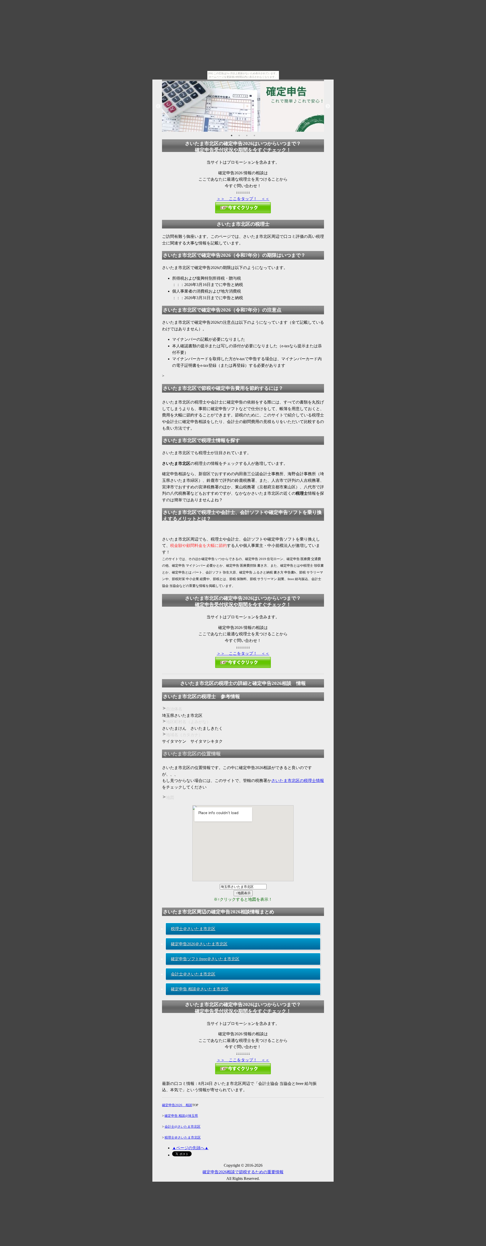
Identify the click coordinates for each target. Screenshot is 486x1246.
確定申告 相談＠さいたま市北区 (200, 989)
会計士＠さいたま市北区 (193, 974)
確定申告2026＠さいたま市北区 (199, 944)
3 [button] (246, 135)
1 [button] (231, 135)
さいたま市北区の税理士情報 (297, 780)
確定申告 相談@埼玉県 (181, 1116)
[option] (243, 106)
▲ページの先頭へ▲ (190, 1148)
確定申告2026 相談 (177, 1105)
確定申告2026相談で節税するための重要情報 (243, 1172)
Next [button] (327, 106)
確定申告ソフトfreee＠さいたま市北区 (205, 959)
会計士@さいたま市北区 (182, 1126)
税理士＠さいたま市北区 (193, 929)
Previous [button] (158, 106)
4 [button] (254, 135)
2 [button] (239, 135)
